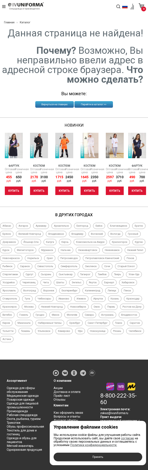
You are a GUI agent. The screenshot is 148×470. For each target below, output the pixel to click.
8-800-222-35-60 (118, 398)
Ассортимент (17, 381)
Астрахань (107, 314)
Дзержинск (9, 241)
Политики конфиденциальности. (93, 445)
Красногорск (119, 241)
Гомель (23, 314)
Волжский (97, 233)
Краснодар (133, 298)
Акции (58, 388)
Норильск (33, 258)
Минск (55, 314)
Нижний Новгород (52, 306)
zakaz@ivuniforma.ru (114, 413)
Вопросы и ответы (67, 416)
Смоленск (91, 266)
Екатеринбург (69, 290)
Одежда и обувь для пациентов (21, 440)
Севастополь (45, 266)
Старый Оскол (126, 266)
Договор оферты (66, 420)
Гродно (40, 314)
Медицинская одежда (23, 396)
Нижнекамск (112, 250)
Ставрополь (10, 298)
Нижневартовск (87, 250)
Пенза (127, 290)
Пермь (111, 306)
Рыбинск (8, 266)
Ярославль (9, 290)
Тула (27, 298)
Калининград (92, 290)
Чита (46, 282)
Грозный (133, 233)
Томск (118, 322)
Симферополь (69, 266)
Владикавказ (56, 233)
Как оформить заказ (68, 413)
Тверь (117, 274)
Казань (115, 298)
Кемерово (64, 331)
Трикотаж (14, 423)
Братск (139, 225)
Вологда (115, 233)
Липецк (112, 290)
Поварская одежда (20, 399)
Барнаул (109, 282)
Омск (97, 306)
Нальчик (66, 250)
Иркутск (98, 298)
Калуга (50, 241)
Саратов (135, 322)
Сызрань (46, 274)
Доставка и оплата (67, 392)
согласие (127, 438)
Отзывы (60, 399)
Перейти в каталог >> (93, 104)
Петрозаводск (69, 258)
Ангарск (23, 225)
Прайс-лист (62, 396)
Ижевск (81, 298)
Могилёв (72, 314)
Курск (6, 250)
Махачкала (24, 322)
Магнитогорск (25, 250)
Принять (97, 456)
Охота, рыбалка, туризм (23, 419)
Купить (13, 190)
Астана (7, 339)
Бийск (99, 225)
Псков (130, 258)
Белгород (82, 225)
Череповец (28, 282)
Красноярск (10, 306)
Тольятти (8, 331)
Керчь (65, 241)
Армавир (41, 225)
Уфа (80, 331)
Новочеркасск (11, 258)
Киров (6, 322)
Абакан (7, 225)
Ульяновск (44, 331)
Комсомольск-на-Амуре (90, 241)
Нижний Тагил (135, 250)
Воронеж (48, 290)
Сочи (107, 266)
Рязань (117, 331)
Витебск (7, 314)
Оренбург (74, 322)
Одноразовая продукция (24, 450)
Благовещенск (118, 225)
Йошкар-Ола (31, 241)
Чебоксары (44, 298)
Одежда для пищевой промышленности (22, 405)
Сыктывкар (66, 274)
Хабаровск (128, 282)
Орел (50, 258)
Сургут (29, 274)
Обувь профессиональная (25, 426)
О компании (62, 381)
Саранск (25, 266)
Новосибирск (78, 306)
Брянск (7, 233)
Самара (89, 314)
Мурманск (47, 250)
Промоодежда (17, 411)
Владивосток (129, 314)
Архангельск (61, 225)
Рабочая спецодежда (22, 415)
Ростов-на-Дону (132, 306)
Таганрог (85, 274)
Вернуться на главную (54, 104)
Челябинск (135, 331)
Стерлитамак (10, 274)
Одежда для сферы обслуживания (21, 390)
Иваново (64, 298)
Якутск (93, 282)
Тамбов (102, 274)
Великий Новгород (29, 233)
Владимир (77, 233)
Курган (139, 241)
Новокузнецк (98, 331)
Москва (29, 306)
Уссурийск (9, 282)
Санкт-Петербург (98, 322)
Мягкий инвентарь (20, 446)
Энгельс (76, 282)
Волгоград (29, 290)
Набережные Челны (50, 322)
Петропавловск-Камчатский (102, 258)
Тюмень (25, 331)
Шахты (60, 282)
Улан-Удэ (134, 274)
